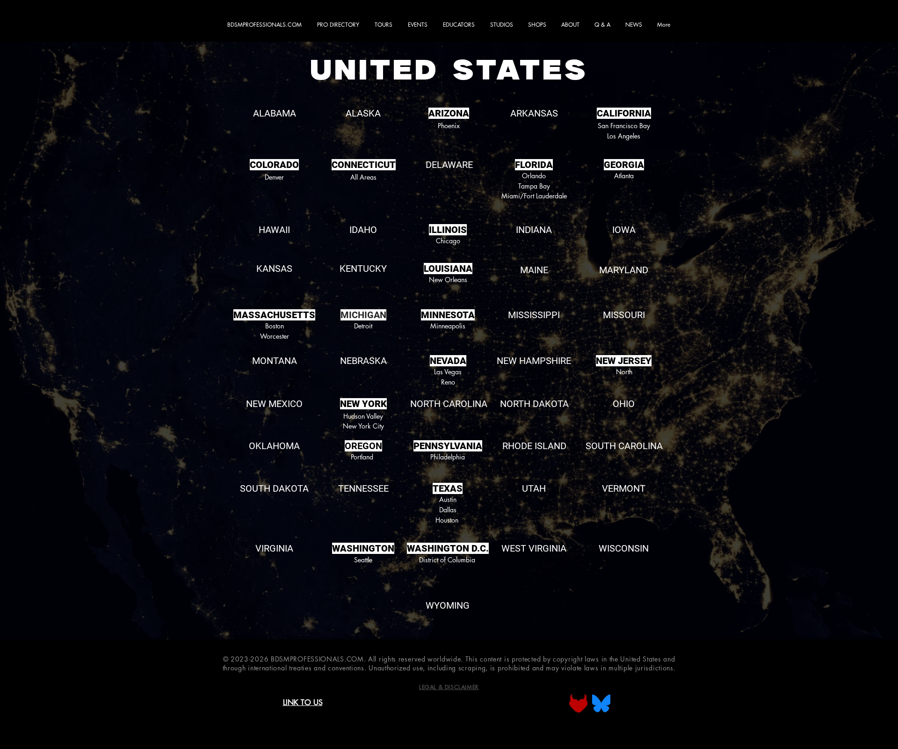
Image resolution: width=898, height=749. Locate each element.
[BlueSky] (601, 703)
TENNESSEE (363, 488)
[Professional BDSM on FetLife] (578, 703)
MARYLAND (623, 270)
